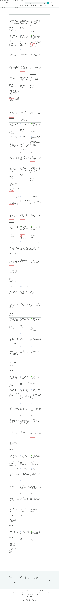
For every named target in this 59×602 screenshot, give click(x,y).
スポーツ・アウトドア (19, 577)
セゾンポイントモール (35, 594)
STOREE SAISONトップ (4, 7)
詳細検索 (43, 3)
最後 (49, 559)
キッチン (26, 576)
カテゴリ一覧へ (48, 580)
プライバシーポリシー (17, 592)
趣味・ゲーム (27, 577)
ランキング (32, 5)
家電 (13, 7)
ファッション (43, 577)
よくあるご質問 (40, 590)
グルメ (34, 576)
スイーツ (43, 576)
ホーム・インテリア (36, 577)
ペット (18, 578)
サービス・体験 (27, 578)
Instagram (28, 596)
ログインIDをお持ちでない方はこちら (23, 590)
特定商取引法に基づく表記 (34, 592)
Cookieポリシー (42, 592)
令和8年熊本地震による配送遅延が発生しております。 (21, 0)
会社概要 (49, 592)
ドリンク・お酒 (10, 577)
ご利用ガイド (34, 590)
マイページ (56, 5)
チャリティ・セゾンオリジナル (45, 578)
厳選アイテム (37, 5)
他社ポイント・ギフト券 (37, 578)
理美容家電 (16, 7)
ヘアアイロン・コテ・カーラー (24, 7)
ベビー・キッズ (10, 578)
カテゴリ (10, 7)
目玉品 (28, 5)
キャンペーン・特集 (23, 5)
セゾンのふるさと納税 (26, 594)
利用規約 (10, 592)
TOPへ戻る (29, 569)
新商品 (41, 5)
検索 (48, 3)
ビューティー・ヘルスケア (20, 576)
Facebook (31, 596)
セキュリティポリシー (26, 592)
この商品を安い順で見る (13, 30)
